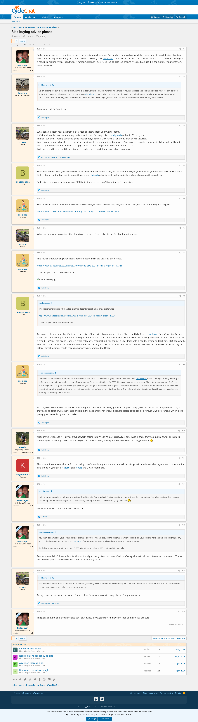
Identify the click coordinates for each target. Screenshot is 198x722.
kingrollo (22, 92)
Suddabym (17, 36)
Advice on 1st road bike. (31, 662)
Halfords (94, 175)
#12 (183, 484)
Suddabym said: (45, 85)
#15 (183, 611)
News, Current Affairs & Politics (104, 2)
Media (45, 17)
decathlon (108, 58)
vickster (23, 142)
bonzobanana (23, 181)
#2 (184, 76)
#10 (183, 431)
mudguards (116, 135)
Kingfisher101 (23, 474)
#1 (184, 49)
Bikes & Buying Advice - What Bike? (32, 651)
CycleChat (39, 693)
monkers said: (44, 303)
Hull (31, 70)
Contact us (136, 693)
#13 (183, 525)
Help (179, 693)
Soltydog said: (44, 491)
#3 (184, 125)
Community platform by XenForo (99, 707)
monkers (22, 214)
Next (22, 41)
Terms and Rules (151, 693)
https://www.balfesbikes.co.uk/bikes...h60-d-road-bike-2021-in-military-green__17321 (79, 265)
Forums (17, 17)
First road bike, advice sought (34, 670)
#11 (183, 458)
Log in (17, 693)
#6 (184, 228)
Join (83, 2)
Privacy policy (167, 693)
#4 (184, 165)
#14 (183, 571)
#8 (184, 296)
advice (42, 36)
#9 (184, 364)
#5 (184, 198)
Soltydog (22, 447)
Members (58, 17)
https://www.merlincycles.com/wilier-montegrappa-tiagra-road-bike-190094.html (78, 211)
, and (55, 157)
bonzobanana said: (46, 373)
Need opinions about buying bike (36, 655)
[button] (38, 16)
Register (27, 693)
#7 (184, 252)
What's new (30, 17)
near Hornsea (27, 452)
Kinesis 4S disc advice (30, 648)
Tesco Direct (152, 334)
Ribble (79, 467)
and (50, 603)
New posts (15, 21)
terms (42, 45)
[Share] (180, 49)
